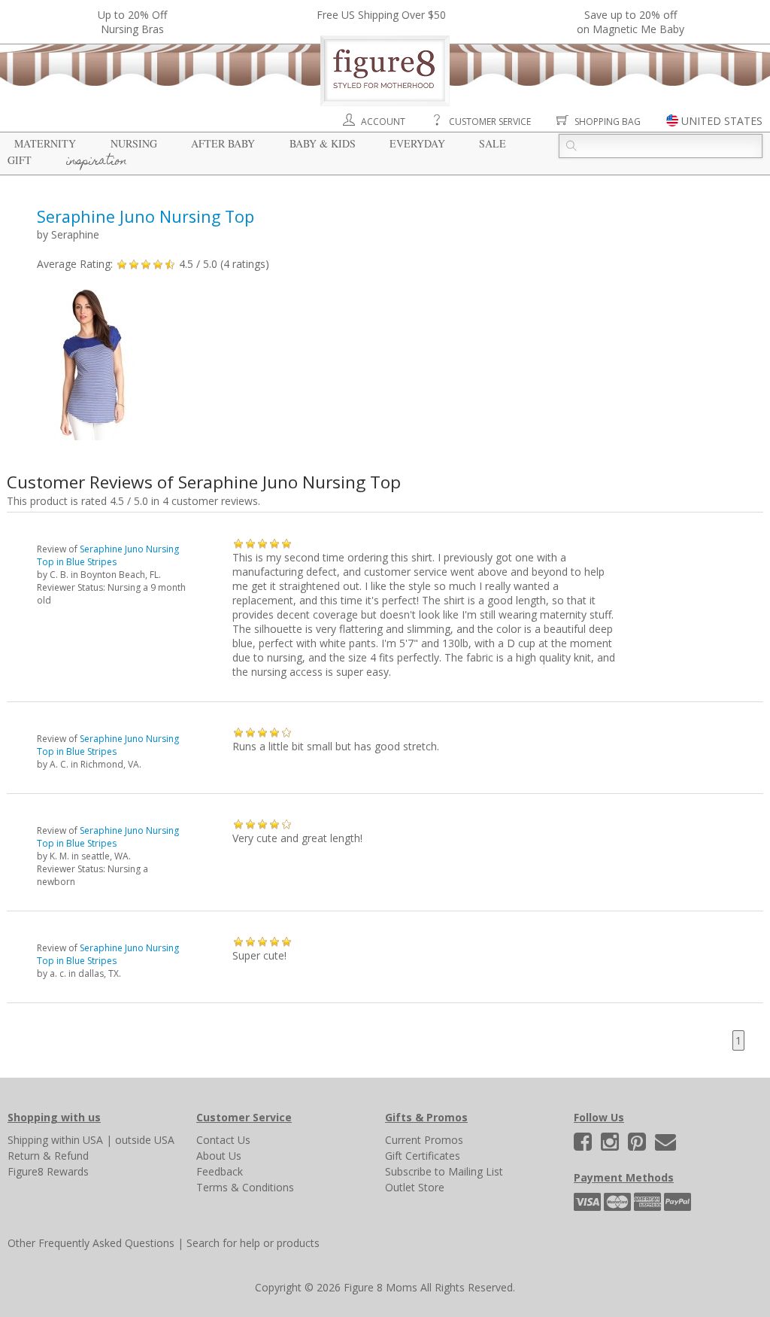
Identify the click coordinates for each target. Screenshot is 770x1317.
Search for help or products (253, 1243)
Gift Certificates (422, 1155)
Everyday (417, 143)
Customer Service (490, 121)
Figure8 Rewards (48, 1171)
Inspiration (96, 162)
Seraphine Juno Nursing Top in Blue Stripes (108, 555)
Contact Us (223, 1140)
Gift (20, 160)
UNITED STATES (721, 121)
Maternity (45, 143)
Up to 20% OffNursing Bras (132, 22)
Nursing (134, 143)
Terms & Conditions (245, 1187)
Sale (492, 143)
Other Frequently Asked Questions (91, 1243)
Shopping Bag (607, 121)
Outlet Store (414, 1187)
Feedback (219, 1171)
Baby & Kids (323, 143)
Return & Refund (48, 1155)
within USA (77, 1140)
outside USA (144, 1140)
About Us (218, 1155)
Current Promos (424, 1140)
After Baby (223, 143)
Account (383, 121)
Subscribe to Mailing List (444, 1171)
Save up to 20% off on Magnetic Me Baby (630, 22)
